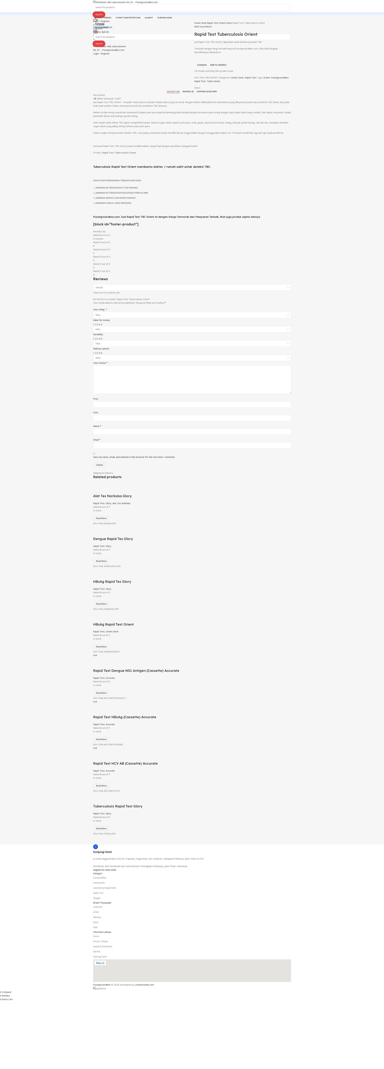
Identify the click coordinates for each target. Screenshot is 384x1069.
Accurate (110, 677)
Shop (204, 22)
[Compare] (97, 490)
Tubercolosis (213, 81)
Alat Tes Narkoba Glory (112, 496)
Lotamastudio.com (144, 984)
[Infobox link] (192, 849)
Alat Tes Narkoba (121, 503)
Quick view (105, 490)
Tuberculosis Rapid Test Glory (117, 806)
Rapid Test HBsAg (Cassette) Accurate (124, 717)
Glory (108, 503)
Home (197, 22)
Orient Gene (225, 22)
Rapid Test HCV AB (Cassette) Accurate (125, 763)
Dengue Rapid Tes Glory (113, 539)
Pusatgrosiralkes (279, 77)
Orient (266, 77)
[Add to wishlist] (113, 490)
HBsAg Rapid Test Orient (113, 624)
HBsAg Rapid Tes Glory (112, 581)
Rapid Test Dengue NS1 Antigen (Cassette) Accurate (136, 671)
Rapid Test (213, 22)
